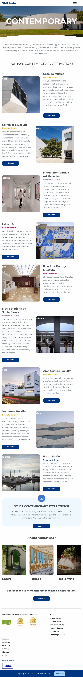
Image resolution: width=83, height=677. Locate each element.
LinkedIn (5, 655)
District (50, 77)
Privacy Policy (55, 618)
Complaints (54, 631)
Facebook (6, 645)
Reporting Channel (57, 635)
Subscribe (41, 598)
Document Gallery (57, 625)
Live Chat (41, 526)
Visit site (51, 115)
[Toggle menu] (75, 3)
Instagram (6, 642)
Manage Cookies (56, 628)
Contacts (53, 615)
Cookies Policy (55, 621)
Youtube (5, 639)
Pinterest (5, 652)
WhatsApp (6, 649)
